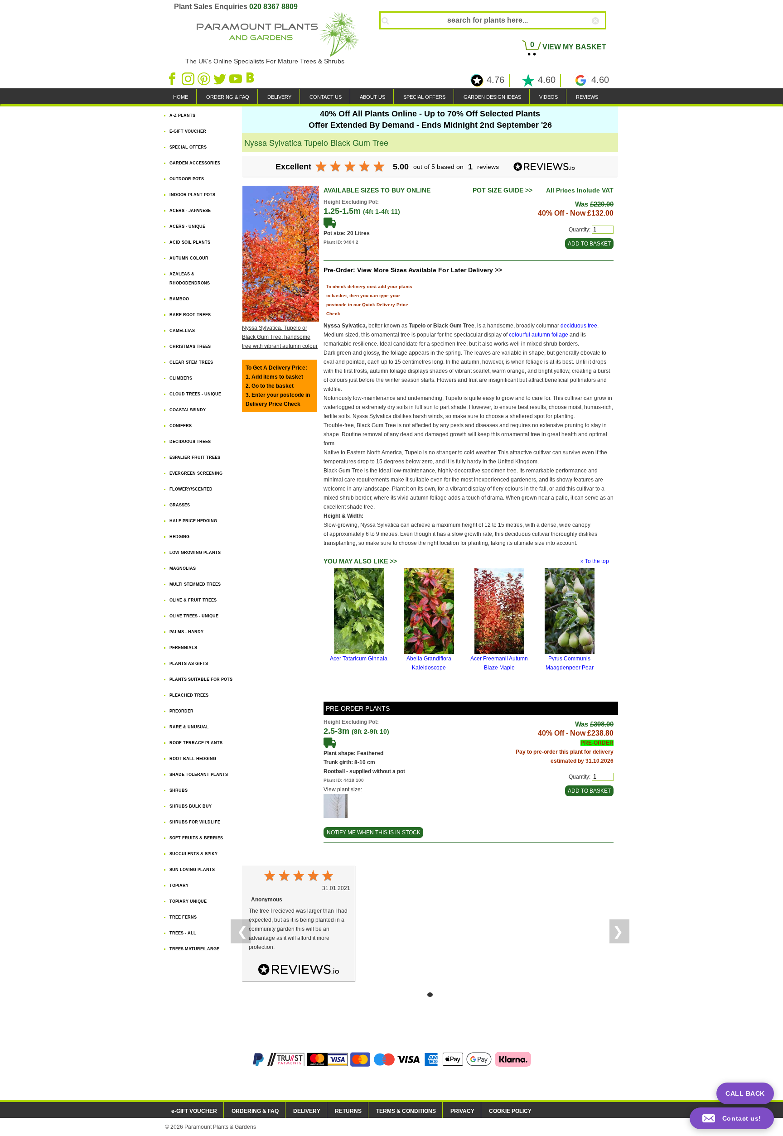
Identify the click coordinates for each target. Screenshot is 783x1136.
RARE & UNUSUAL (189, 727)
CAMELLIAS (182, 330)
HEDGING (179, 536)
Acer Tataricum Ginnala (358, 658)
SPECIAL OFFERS (424, 97)
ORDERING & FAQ (227, 97)
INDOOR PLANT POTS (192, 195)
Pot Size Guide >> (502, 190)
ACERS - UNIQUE (187, 226)
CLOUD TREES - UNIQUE (195, 394)
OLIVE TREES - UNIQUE (193, 616)
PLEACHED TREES (188, 695)
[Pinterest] (205, 78)
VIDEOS (548, 97)
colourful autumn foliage (538, 335)
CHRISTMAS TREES (190, 346)
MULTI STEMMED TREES (195, 584)
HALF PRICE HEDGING (193, 521)
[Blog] (251, 78)
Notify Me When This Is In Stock (373, 832)
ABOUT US (372, 97)
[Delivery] (330, 222)
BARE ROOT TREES (190, 315)
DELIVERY (279, 97)
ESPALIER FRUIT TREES (194, 457)
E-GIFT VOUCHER (187, 131)
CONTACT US (325, 97)
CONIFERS (180, 426)
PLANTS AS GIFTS (188, 663)
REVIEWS (587, 97)
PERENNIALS (183, 647)
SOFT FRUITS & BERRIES (196, 838)
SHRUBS (178, 790)
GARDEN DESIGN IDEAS (492, 97)
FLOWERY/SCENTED (191, 489)
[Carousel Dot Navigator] (430, 994)
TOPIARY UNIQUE (188, 901)
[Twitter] (220, 78)
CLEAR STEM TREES (191, 362)
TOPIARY (178, 885)
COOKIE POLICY (510, 1111)
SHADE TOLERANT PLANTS (198, 774)
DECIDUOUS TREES (190, 441)
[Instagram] (189, 78)
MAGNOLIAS (182, 568)
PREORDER (181, 711)
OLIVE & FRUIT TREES (193, 600)
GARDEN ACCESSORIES (194, 163)
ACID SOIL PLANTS (189, 242)
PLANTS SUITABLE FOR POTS (200, 679)
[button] (732, 1118)
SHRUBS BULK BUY (190, 806)
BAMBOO (179, 299)
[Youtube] (236, 78)
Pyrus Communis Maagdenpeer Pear (570, 663)
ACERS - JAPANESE (190, 210)
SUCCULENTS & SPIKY (193, 854)
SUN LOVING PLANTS (192, 869)
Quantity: (579, 229)
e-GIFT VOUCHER (194, 1111)
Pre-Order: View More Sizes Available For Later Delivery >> (413, 270)
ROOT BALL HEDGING (192, 758)
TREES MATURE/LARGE (194, 949)
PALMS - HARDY (186, 632)
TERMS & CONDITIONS (406, 1111)
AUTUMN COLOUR (188, 258)
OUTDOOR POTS (186, 179)
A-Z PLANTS (182, 115)
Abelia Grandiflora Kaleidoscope (428, 663)
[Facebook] (173, 78)
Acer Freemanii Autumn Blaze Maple (499, 663)
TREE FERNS (183, 917)
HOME (180, 97)
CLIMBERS (180, 378)
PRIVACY (462, 1111)
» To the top (594, 561)
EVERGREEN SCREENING (195, 473)
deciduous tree (579, 326)
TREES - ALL (182, 933)
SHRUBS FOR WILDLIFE (194, 822)
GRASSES (179, 505)
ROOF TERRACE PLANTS (195, 743)
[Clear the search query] (603, 35)
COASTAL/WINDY (187, 410)
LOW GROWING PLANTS (195, 552)
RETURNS (348, 1111)
